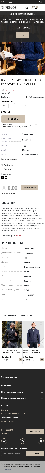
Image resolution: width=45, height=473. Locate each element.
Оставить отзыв (30, 187)
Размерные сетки (8, 422)
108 (33, 106)
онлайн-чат (5, 433)
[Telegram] (6, 177)
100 (18, 106)
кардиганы (19, 235)
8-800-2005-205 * (7, 430)
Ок (23, 35)
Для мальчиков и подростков (13, 413)
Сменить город (22, 27)
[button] (3, 45)
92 (4, 106)
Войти (41, 2)
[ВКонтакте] (2, 177)
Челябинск (7, 2)
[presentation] (3, 342)
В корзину (13, 119)
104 (25, 106)
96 (11, 106)
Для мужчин (6, 410)
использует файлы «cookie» (15, 464)
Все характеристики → (10, 159)
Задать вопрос (34, 432)
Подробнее (7, 469)
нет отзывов (10, 90)
